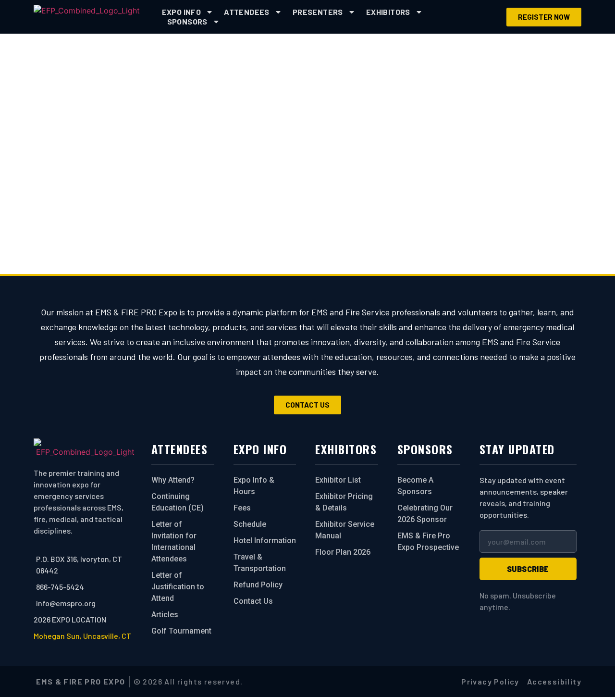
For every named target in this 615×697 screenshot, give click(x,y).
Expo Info (181, 11)
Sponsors (187, 21)
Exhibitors (388, 11)
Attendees (247, 11)
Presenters (318, 11)
